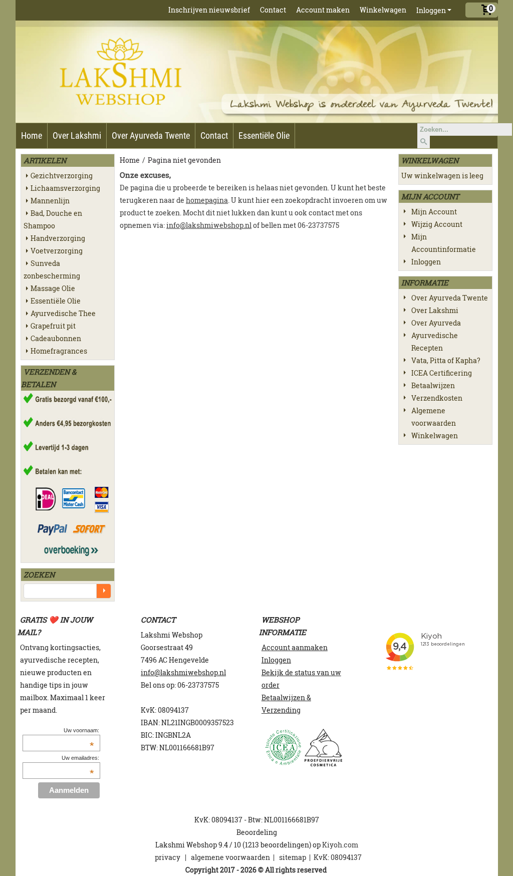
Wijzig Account (436, 224)
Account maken (323, 10)
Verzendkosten (436, 398)
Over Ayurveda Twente (151, 135)
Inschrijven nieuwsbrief (209, 10)
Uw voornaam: (81, 730)
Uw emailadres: (80, 758)
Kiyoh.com (340, 844)
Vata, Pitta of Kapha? (445, 360)
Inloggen (431, 10)
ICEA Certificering (441, 373)
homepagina (207, 200)
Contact (273, 10)
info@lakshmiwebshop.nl (208, 225)
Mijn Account (434, 211)
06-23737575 (198, 685)
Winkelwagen (383, 10)
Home (31, 135)
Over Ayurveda (436, 323)
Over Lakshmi (77, 135)
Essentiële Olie (264, 135)
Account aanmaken (295, 647)
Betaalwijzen (433, 385)
